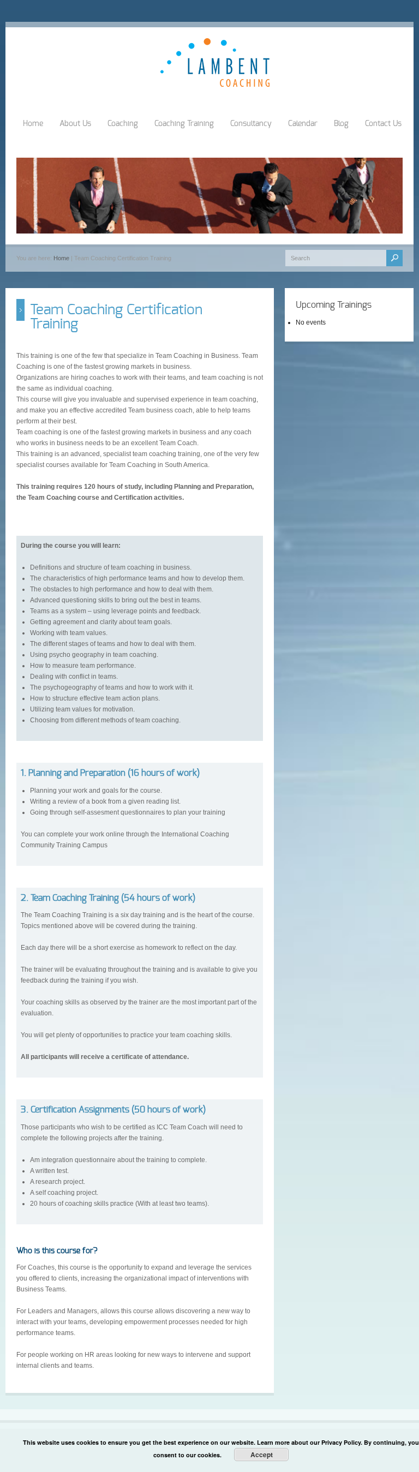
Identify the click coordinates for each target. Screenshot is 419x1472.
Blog (341, 124)
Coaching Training (184, 124)
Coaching (122, 124)
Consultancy (251, 124)
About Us (75, 124)
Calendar (303, 124)
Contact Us (383, 124)
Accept (261, 1454)
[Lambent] (215, 84)
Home (33, 124)
